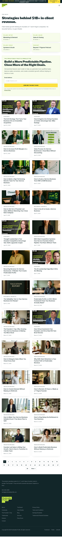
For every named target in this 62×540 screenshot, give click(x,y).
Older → (33, 468)
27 (57, 465)
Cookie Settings (5, 538)
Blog (18, 512)
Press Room (20, 518)
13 (52, 461)
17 (12, 465)
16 (8, 465)
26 (53, 465)
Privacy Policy (7, 90)
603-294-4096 (5, 490)
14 (56, 461)
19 (21, 465)
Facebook (47, 529)
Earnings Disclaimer (37, 512)
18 (17, 465)
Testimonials (5, 515)
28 (27, 468)
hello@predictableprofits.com (9, 492)
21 (30, 465)
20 (26, 465)
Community (4, 510)
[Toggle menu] (59, 5)
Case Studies (20, 510)
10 (39, 461)
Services (19, 515)
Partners (4, 518)
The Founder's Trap (7, 512)
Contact (4, 521)
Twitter (53, 529)
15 (4, 465)
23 (39, 465)
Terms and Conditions (38, 510)
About (3, 507)
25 (48, 465)
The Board (20, 507)
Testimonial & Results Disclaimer (40, 515)
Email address (8, 77)
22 (35, 465)
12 (48, 461)
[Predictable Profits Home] (4, 5)
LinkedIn (58, 529)
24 (44, 465)
